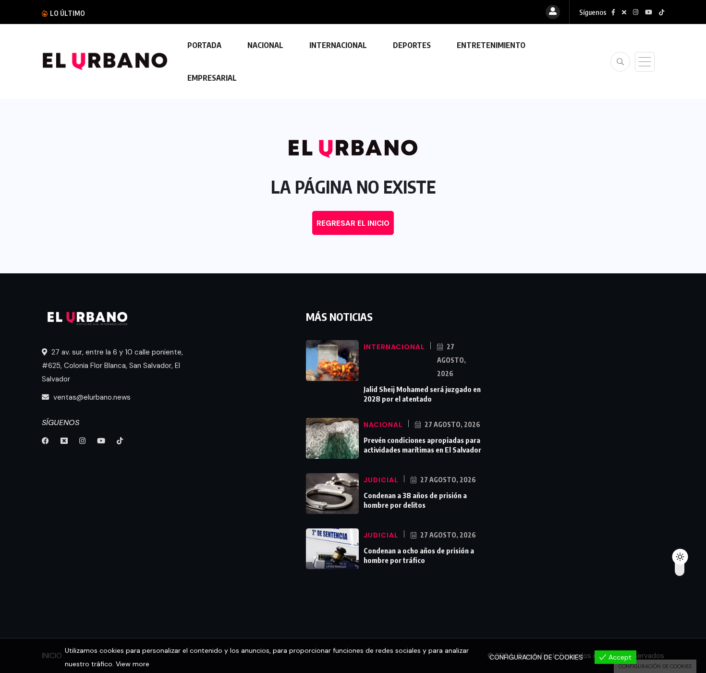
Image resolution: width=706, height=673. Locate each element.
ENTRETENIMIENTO (491, 45)
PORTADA (204, 45)
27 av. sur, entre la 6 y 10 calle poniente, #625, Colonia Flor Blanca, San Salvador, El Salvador (112, 365)
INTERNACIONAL (338, 45)
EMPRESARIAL (212, 78)
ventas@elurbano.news (91, 397)
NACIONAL (265, 45)
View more (132, 664)
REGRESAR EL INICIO (353, 223)
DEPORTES (412, 45)
